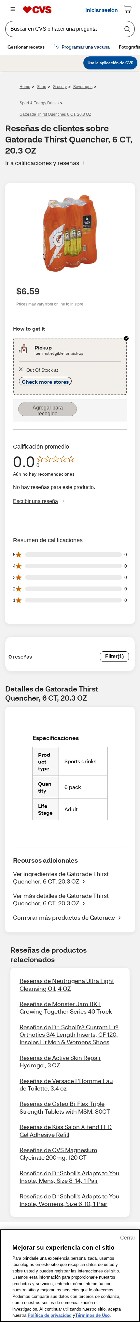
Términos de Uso (92, 1315)
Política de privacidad (50, 1315)
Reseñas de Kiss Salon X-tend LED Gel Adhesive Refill (66, 1130)
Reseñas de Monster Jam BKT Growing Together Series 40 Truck (66, 1007)
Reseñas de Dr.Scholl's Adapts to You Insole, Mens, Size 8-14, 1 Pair (69, 1176)
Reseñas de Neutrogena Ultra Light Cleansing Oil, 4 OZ (67, 984)
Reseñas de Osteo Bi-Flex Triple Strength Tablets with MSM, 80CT (65, 1107)
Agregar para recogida (48, 410)
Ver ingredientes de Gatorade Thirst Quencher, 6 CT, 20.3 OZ (61, 877)
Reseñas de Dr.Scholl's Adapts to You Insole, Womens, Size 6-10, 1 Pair (69, 1200)
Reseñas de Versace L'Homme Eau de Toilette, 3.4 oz (66, 1084)
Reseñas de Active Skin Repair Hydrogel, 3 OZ (60, 1061)
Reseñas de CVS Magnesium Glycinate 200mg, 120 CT (58, 1153)
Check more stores (45, 381)
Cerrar (127, 1237)
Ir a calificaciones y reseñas (42, 163)
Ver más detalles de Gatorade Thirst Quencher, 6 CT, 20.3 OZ (61, 899)
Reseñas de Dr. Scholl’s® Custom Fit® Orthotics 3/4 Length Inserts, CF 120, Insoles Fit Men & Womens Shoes (69, 1034)
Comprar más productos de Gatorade (64, 917)
